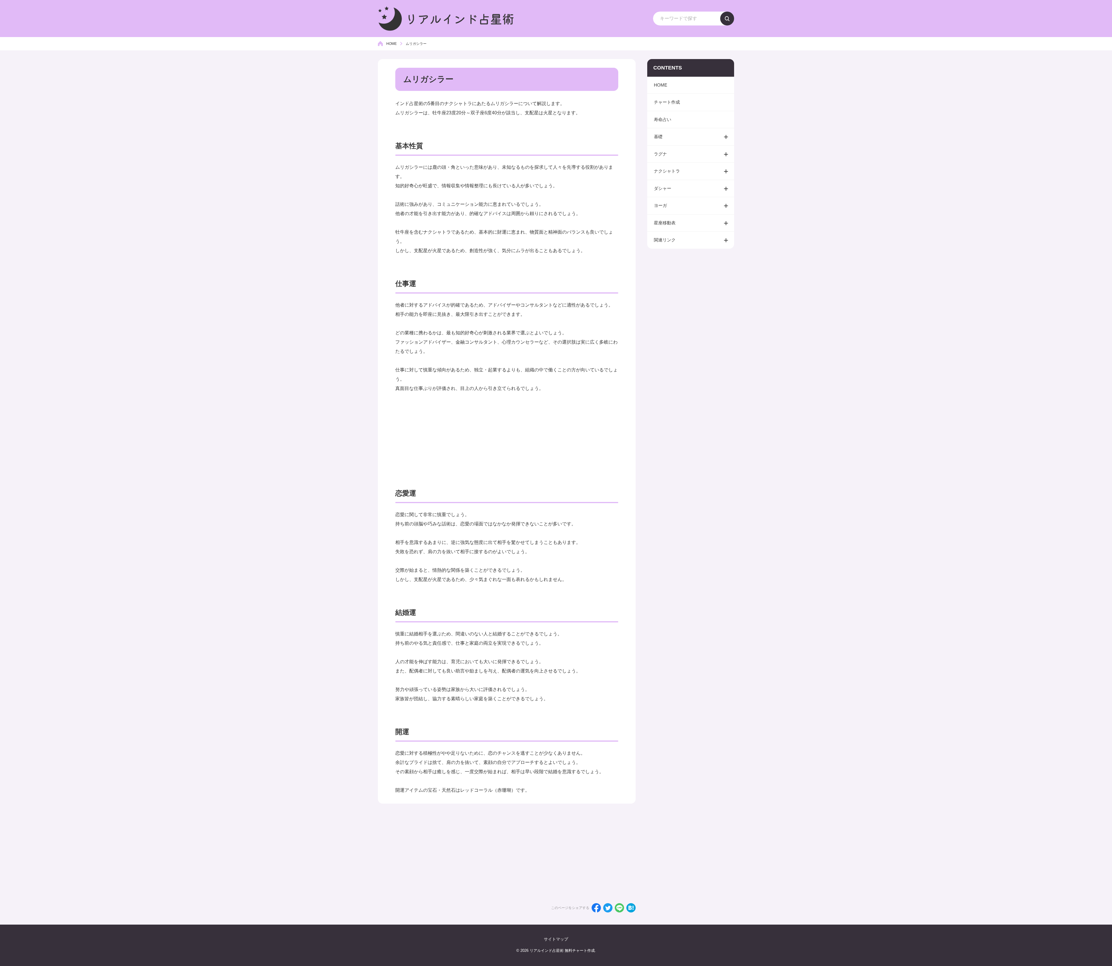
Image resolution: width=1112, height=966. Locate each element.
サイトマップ (556, 939)
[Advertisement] (506, 433)
